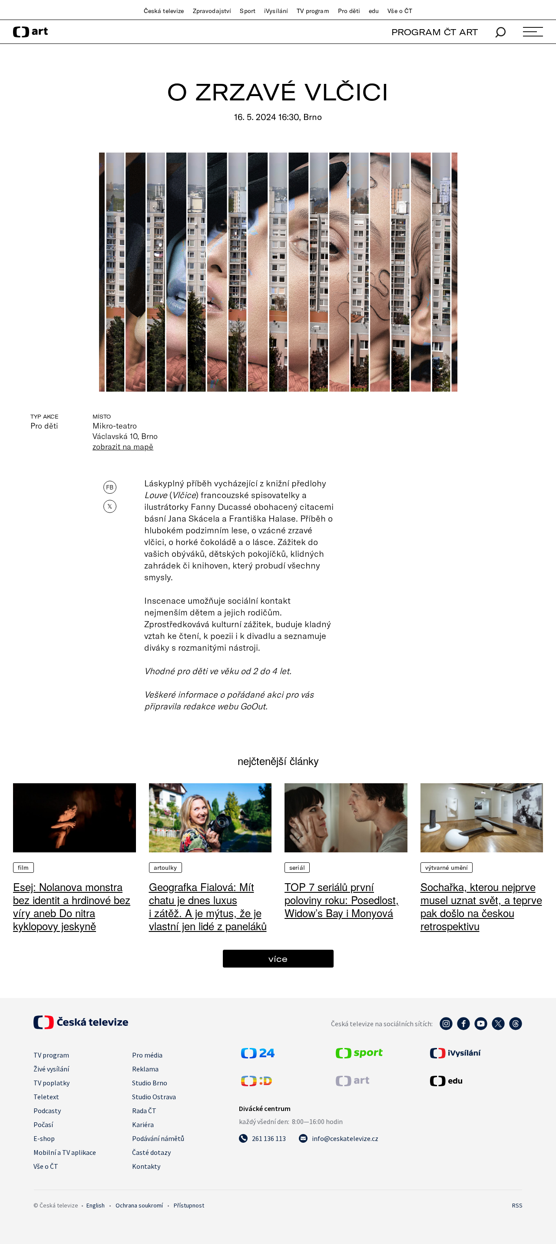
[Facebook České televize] (463, 1028)
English (95, 1205)
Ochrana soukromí (139, 1205)
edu (374, 11)
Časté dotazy (151, 1152)
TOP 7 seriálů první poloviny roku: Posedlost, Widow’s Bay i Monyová (342, 899)
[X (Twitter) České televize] (498, 1028)
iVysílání (276, 11)
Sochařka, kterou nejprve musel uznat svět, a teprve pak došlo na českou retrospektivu (481, 906)
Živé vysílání (51, 1068)
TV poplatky (51, 1082)
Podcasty (47, 1110)
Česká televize (164, 11)
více (278, 958)
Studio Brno (149, 1082)
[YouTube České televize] (481, 1028)
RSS (517, 1205)
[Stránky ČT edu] (475, 1081)
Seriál (297, 867)
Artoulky (165, 867)
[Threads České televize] (516, 1028)
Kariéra (143, 1124)
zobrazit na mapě (123, 446)
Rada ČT (144, 1110)
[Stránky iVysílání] (475, 1053)
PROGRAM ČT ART (434, 32)
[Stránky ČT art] (352, 1083)
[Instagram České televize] (446, 1028)
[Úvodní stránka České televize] (80, 1026)
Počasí (43, 1124)
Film (23, 867)
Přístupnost (189, 1205)
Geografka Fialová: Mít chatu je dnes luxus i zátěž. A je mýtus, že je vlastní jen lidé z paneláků (208, 906)
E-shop (44, 1138)
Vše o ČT (399, 11)
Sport (247, 11)
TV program (313, 11)
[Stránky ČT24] (258, 1055)
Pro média (147, 1055)
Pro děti (349, 11)
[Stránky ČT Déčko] (256, 1083)
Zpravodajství (212, 11)
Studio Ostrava (154, 1096)
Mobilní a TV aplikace (64, 1152)
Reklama (145, 1068)
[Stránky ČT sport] (359, 1055)
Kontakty (146, 1166)
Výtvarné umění (446, 867)
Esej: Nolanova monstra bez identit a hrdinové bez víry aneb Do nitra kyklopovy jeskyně (71, 906)
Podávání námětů (158, 1138)
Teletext (46, 1096)
